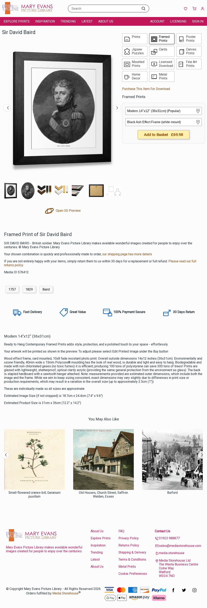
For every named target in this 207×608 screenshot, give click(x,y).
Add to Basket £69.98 (163, 134)
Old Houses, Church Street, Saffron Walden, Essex (103, 494)
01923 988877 (169, 538)
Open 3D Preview (68, 211)
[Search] (143, 8)
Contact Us (162, 531)
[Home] (27, 13)
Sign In (197, 21)
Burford (172, 493)
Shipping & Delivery (132, 552)
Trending (68, 21)
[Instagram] (194, 592)
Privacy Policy (128, 538)
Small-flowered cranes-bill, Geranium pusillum (34, 494)
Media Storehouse (65, 593)
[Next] (117, 108)
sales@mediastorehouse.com (180, 546)
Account (157, 21)
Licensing (178, 21)
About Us (105, 21)
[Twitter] (184, 592)
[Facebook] (173, 592)
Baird (46, 289)
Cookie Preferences (132, 574)
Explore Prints (17, 21)
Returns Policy (128, 545)
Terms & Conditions (132, 559)
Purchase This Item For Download (146, 89)
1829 (29, 289)
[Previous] (7, 108)
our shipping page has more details (127, 254)
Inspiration (45, 21)
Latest (87, 21)
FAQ (121, 531)
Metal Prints (127, 566)
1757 (12, 289)
